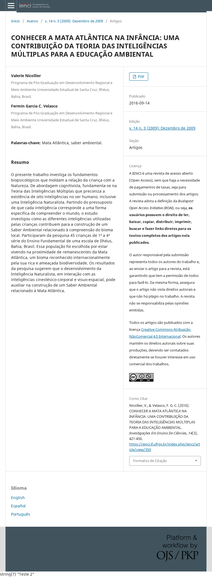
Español (18, 505)
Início (15, 21)
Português (20, 514)
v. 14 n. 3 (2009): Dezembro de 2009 (74, 21)
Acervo (32, 21)
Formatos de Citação (150, 460)
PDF (140, 76)
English (18, 497)
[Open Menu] (11, 5)
